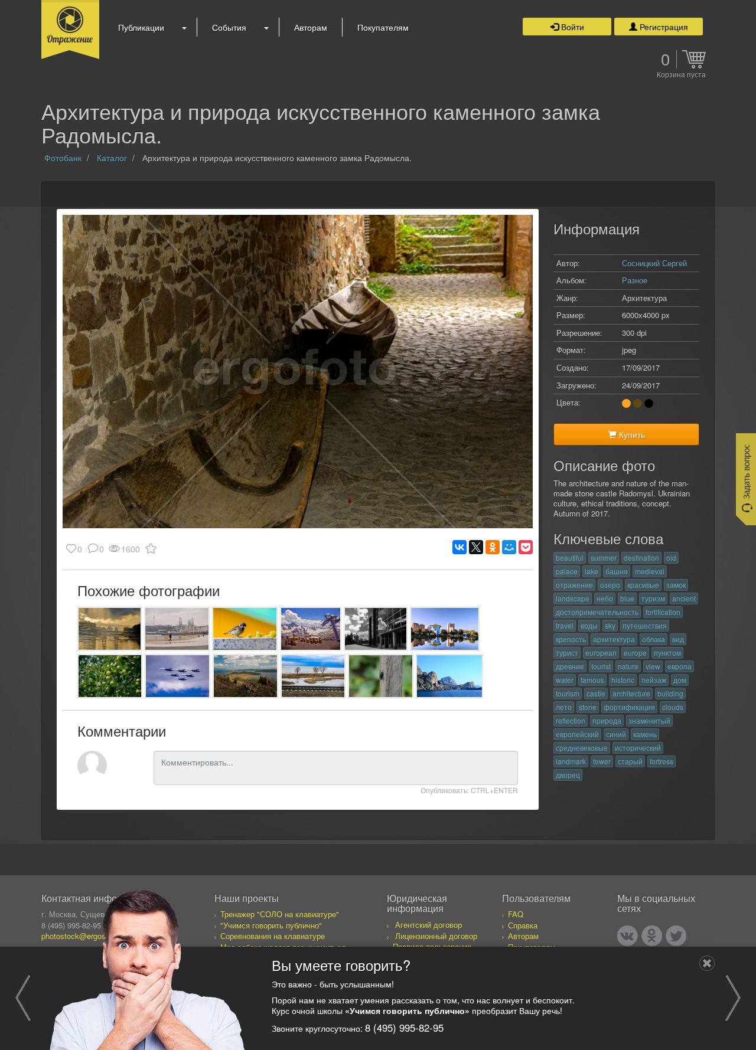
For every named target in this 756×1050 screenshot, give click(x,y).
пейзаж (653, 680)
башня (616, 571)
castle (595, 693)
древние (570, 666)
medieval (649, 571)
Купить (631, 434)
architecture (631, 693)
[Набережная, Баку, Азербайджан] (177, 629)
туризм (653, 598)
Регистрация (662, 26)
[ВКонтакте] (459, 547)
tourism (567, 693)
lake (591, 571)
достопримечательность (597, 612)
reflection (570, 720)
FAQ (515, 914)
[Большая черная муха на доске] (380, 676)
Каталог (112, 157)
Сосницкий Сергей (654, 263)
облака (653, 639)
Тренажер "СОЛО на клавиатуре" (279, 914)
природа (606, 720)
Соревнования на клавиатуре (272, 935)
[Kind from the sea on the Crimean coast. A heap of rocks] (449, 676)
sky (610, 625)
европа (679, 666)
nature (628, 666)
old (671, 557)
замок (676, 585)
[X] (476, 547)
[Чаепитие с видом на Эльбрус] (311, 629)
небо (605, 598)
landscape (572, 598)
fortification (663, 612)
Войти (571, 26)
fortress (661, 761)
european (601, 652)
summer (604, 557)
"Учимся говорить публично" (271, 925)
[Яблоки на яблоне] (109, 676)
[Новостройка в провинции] (375, 629)
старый (630, 761)
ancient (684, 598)
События (229, 27)
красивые (643, 585)
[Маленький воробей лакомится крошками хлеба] (245, 629)
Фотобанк (63, 157)
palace (567, 571)
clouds (672, 707)
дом (679, 680)
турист (567, 652)
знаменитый (649, 720)
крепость (571, 639)
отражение (574, 585)
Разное (634, 280)
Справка (522, 925)
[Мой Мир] (509, 547)
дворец (568, 775)
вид (678, 639)
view (653, 666)
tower (602, 761)
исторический (638, 747)
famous (592, 680)
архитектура (614, 639)
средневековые (582, 747)
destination (641, 557)
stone (588, 707)
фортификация (629, 707)
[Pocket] (526, 547)
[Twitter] (676, 935)
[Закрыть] (707, 963)
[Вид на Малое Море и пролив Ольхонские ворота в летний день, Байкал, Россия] (245, 676)
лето (564, 707)
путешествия (645, 625)
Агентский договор (428, 924)
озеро (610, 585)
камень (645, 734)
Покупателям (383, 27)
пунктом (667, 652)
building (670, 693)
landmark (571, 761)
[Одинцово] (445, 629)
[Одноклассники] (492, 547)
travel (564, 625)
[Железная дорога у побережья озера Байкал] (313, 676)
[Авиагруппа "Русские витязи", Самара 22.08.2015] (177, 676)
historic (622, 680)
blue (627, 598)
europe (635, 652)
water (564, 680)
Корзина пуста (681, 74)
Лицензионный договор (436, 935)
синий (616, 734)
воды (589, 625)
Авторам (310, 27)
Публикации (141, 27)
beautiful (570, 557)
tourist (601, 666)
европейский (577, 734)
